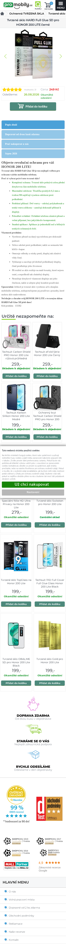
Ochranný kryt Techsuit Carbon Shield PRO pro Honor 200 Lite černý (47, 417)
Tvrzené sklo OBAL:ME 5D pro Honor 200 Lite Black (16, 662)
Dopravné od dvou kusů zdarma (22, 134)
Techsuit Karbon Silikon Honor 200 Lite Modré (16, 416)
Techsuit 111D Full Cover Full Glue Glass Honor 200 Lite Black (49, 583)
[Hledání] (38, 5)
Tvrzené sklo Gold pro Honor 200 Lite (49, 660)
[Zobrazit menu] (60, 5)
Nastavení (33, 492)
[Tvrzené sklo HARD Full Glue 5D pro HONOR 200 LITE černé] (33, 54)
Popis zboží (11, 124)
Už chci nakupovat (33, 485)
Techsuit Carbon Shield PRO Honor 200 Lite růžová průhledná (16, 355)
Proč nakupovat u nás (17, 144)
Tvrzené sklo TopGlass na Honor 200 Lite (16, 581)
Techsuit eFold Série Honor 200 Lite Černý (47, 353)
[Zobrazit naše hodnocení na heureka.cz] (16, 822)
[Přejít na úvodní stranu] (18, 5)
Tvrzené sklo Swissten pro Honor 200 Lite (49, 502)
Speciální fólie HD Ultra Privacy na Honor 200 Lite (16, 504)
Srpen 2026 (11, 153)
